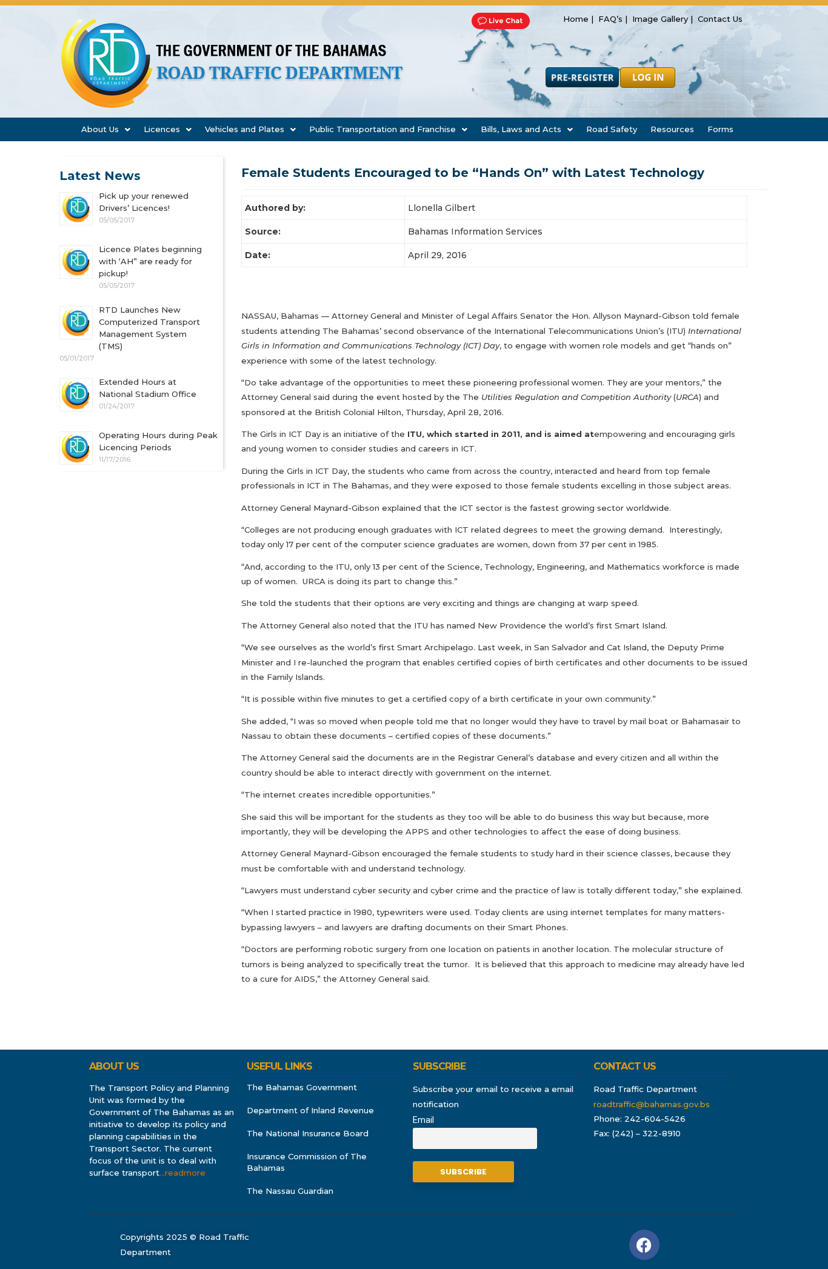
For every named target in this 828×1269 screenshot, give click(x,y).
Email (423, 1120)
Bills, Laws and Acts (521, 129)
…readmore (182, 1172)
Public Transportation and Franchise (382, 129)
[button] (106, 129)
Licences (162, 129)
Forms (720, 129)
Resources (672, 129)
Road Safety (611, 129)
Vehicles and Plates (244, 129)
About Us (100, 129)
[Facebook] (644, 1245)
